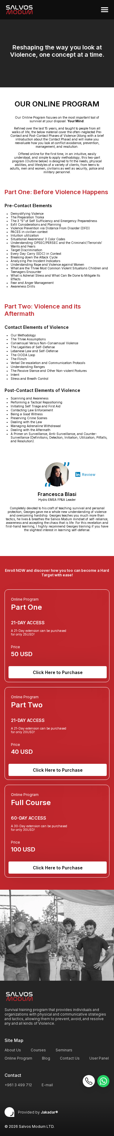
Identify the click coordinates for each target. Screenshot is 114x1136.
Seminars (64, 1050)
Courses (38, 1050)
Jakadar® (49, 1112)
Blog (46, 1058)
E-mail (47, 1085)
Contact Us (70, 1058)
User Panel (99, 1058)
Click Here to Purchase (58, 672)
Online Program (18, 1058)
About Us (13, 1050)
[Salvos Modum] (19, 10)
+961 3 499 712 (18, 1085)
